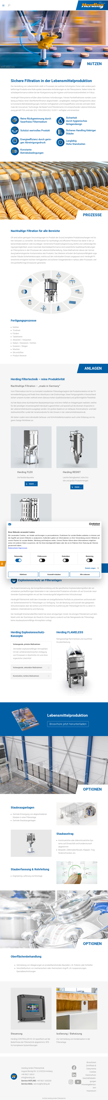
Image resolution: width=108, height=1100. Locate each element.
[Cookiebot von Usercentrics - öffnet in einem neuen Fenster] (90, 524)
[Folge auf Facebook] (74, 1067)
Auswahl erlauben (54, 574)
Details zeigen (90, 568)
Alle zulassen (85, 574)
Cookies (92, 1072)
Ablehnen (23, 574)
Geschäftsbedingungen (89, 1079)
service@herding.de (42, 1084)
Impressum (22, 548)
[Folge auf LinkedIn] (74, 1075)
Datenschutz (13, 548)
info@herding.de (28, 1077)
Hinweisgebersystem (88, 1086)
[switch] (42, 560)
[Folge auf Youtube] (78, 1082)
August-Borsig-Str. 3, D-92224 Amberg (37, 1071)
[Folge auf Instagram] (71, 1082)
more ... (32, 484)
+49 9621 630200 (44, 1081)
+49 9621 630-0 (27, 1074)
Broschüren (91, 1062)
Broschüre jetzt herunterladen (67, 724)
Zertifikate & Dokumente (91, 1067)
